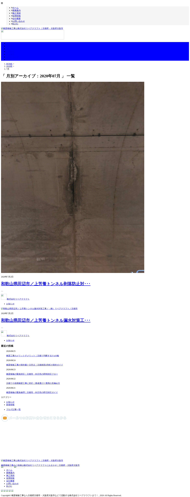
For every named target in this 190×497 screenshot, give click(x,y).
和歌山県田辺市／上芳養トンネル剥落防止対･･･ (45, 283)
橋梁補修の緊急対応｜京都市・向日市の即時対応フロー (32, 374)
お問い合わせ (18, 21)
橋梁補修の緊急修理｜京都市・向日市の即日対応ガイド (32, 392)
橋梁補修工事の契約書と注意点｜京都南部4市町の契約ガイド (34, 365)
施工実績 (16, 13)
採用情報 (16, 16)
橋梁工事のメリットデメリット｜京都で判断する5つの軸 (32, 356)
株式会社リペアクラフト (18, 299)
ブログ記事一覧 (13, 409)
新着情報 (10, 405)
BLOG (15, 24)
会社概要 (16, 18)
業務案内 (16, 10)
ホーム (15, 8)
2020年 (9, 66)
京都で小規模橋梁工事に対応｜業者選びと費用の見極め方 (33, 383)
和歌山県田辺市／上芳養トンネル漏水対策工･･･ (45, 320)
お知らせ (10, 304)
